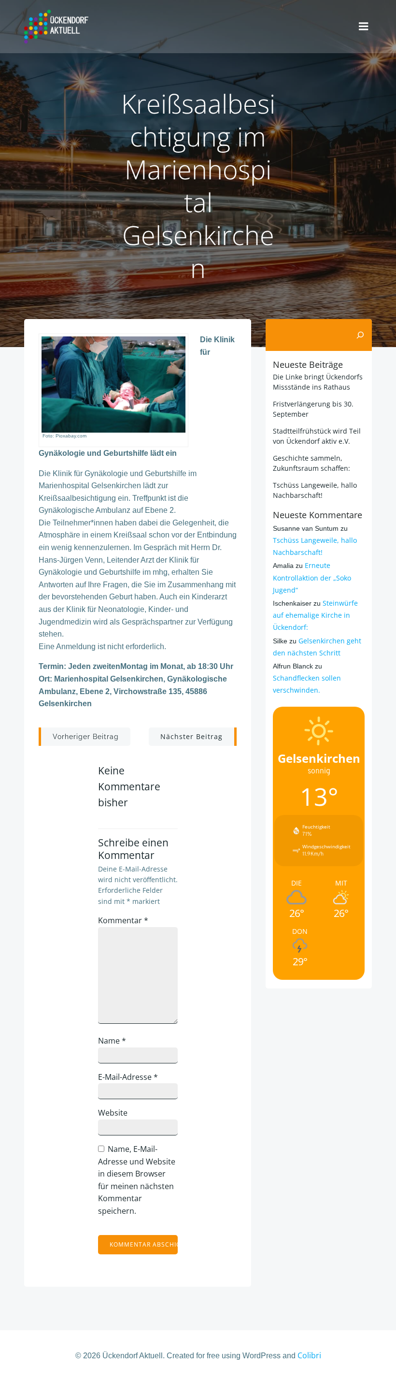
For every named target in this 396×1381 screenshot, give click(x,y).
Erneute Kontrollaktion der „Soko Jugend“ (312, 577)
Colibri (309, 1355)
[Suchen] (360, 335)
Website (112, 1112)
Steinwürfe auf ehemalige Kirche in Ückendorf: (315, 615)
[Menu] (363, 26)
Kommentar (123, 920)
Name (112, 1040)
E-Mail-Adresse (128, 1077)
